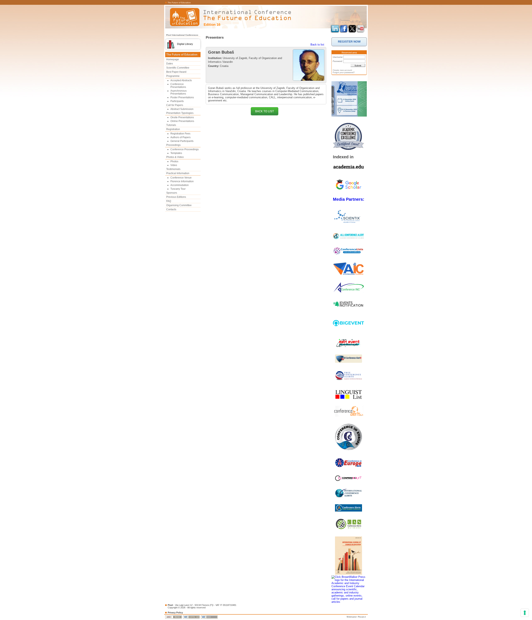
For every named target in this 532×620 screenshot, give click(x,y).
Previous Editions (176, 197)
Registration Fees (180, 133)
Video (173, 165)
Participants (177, 101)
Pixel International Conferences (182, 35)
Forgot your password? (344, 72)
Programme (173, 76)
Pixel (170, 605)
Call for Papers (174, 105)
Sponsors (171, 192)
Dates (169, 63)
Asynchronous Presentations (178, 92)
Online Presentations (182, 121)
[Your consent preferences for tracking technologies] (525, 613)
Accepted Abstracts (181, 80)
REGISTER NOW (349, 41)
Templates (176, 153)
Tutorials (171, 125)
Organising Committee (179, 205)
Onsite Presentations (182, 117)
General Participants (181, 141)
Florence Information (182, 181)
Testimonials (173, 169)
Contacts (171, 209)
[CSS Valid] (209, 617)
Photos (174, 161)
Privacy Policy (175, 612)
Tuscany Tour (178, 188)
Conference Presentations (178, 86)
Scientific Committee (177, 67)
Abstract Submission (181, 109)
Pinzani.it (362, 617)
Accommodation (179, 185)
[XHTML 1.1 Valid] (191, 617)
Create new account (342, 70)
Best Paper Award (176, 71)
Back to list (317, 44)
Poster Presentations (182, 97)
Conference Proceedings (184, 149)
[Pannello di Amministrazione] (173, 617)
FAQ (168, 201)
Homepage (172, 59)
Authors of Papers (180, 137)
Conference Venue (181, 177)
